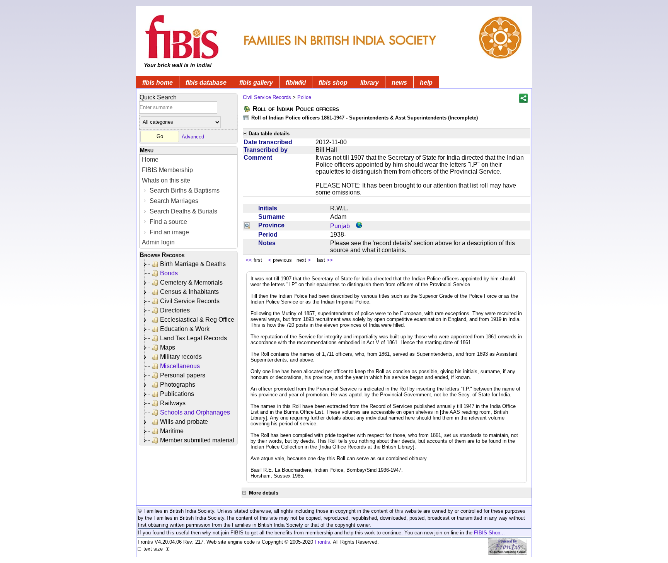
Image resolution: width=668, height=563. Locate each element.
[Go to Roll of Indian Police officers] (247, 109)
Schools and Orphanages (195, 412)
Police (304, 97)
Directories (175, 310)
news (399, 82)
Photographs (177, 384)
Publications (177, 394)
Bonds (169, 273)
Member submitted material (197, 440)
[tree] (188, 352)
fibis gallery (256, 82)
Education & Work (185, 329)
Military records (181, 356)
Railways (173, 403)
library (369, 82)
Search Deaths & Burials (182, 211)
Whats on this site (166, 180)
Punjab (340, 226)
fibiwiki (296, 82)
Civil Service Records (190, 301)
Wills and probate (184, 421)
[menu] (188, 201)
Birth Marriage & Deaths (193, 264)
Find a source (167, 221)
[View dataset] (246, 117)
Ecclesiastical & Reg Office (197, 319)
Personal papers (182, 375)
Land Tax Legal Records (193, 338)
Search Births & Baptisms (184, 190)
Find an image (168, 232)
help (426, 82)
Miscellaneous (180, 366)
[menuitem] (188, 160)
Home (150, 159)
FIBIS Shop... (489, 533)
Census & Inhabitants (189, 291)
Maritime (172, 431)
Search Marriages (173, 201)
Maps (167, 347)
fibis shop (333, 82)
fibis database (206, 82)
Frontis (322, 542)
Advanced (193, 136)
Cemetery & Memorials (191, 282)
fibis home (157, 82)
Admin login (158, 242)
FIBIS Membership (167, 170)
